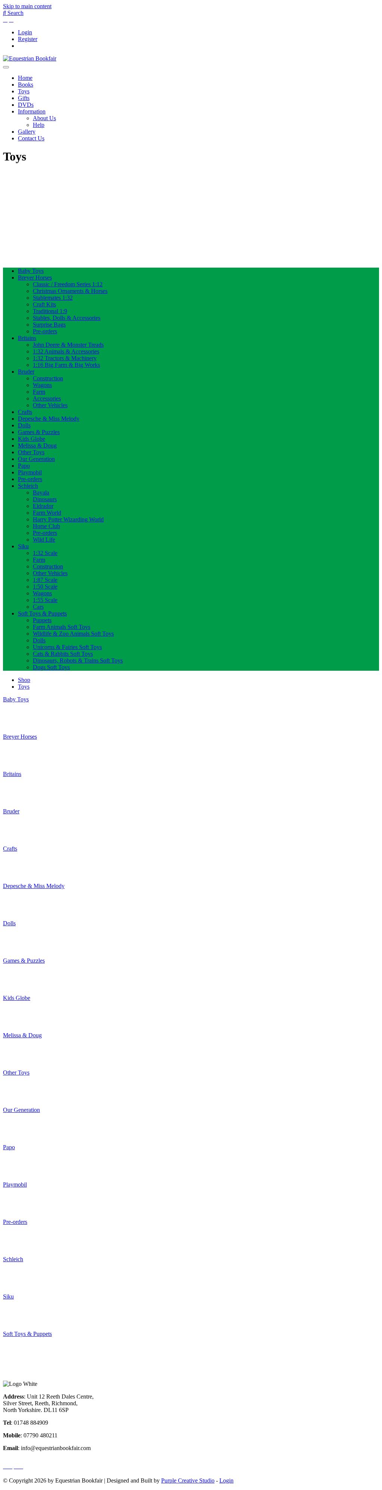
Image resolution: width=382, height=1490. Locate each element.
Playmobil (30, 472)
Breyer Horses (35, 277)
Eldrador (43, 506)
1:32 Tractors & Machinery (65, 358)
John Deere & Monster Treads (68, 345)
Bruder (26, 371)
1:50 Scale (45, 586)
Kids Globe (31, 439)
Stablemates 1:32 (53, 297)
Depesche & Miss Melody (48, 418)
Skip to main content (27, 6)
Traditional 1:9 (50, 311)
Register (27, 39)
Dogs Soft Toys (51, 667)
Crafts (25, 412)
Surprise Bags (49, 324)
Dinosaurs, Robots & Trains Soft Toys (78, 660)
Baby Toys (31, 271)
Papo (24, 465)
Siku (23, 546)
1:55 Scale (45, 600)
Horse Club (46, 526)
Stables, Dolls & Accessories (66, 318)
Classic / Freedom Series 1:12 (68, 284)
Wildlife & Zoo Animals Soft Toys (73, 633)
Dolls (24, 425)
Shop (24, 680)
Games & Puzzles (39, 432)
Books (25, 84)
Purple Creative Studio (188, 1480)
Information (32, 111)
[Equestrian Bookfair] (29, 58)
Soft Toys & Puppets (42, 613)
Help (38, 125)
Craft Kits (44, 304)
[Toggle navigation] (6, 67)
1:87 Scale (45, 580)
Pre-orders (45, 331)
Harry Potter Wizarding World (68, 519)
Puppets (42, 620)
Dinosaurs (45, 499)
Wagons (42, 385)
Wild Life (44, 539)
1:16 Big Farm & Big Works (66, 365)
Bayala (41, 492)
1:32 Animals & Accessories (66, 351)
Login (25, 32)
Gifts (23, 98)
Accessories (47, 398)
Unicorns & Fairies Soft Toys (67, 647)
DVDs (26, 105)
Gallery (26, 131)
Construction (48, 378)
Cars (38, 607)
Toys (23, 91)
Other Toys (31, 452)
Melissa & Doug (37, 445)
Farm (39, 392)
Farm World (47, 512)
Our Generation (36, 459)
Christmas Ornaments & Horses (70, 291)
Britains (27, 338)
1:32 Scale (45, 553)
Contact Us (31, 138)
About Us (44, 118)
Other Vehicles (50, 405)
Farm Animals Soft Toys (61, 627)
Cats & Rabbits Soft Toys (63, 654)
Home (25, 78)
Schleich (28, 486)
